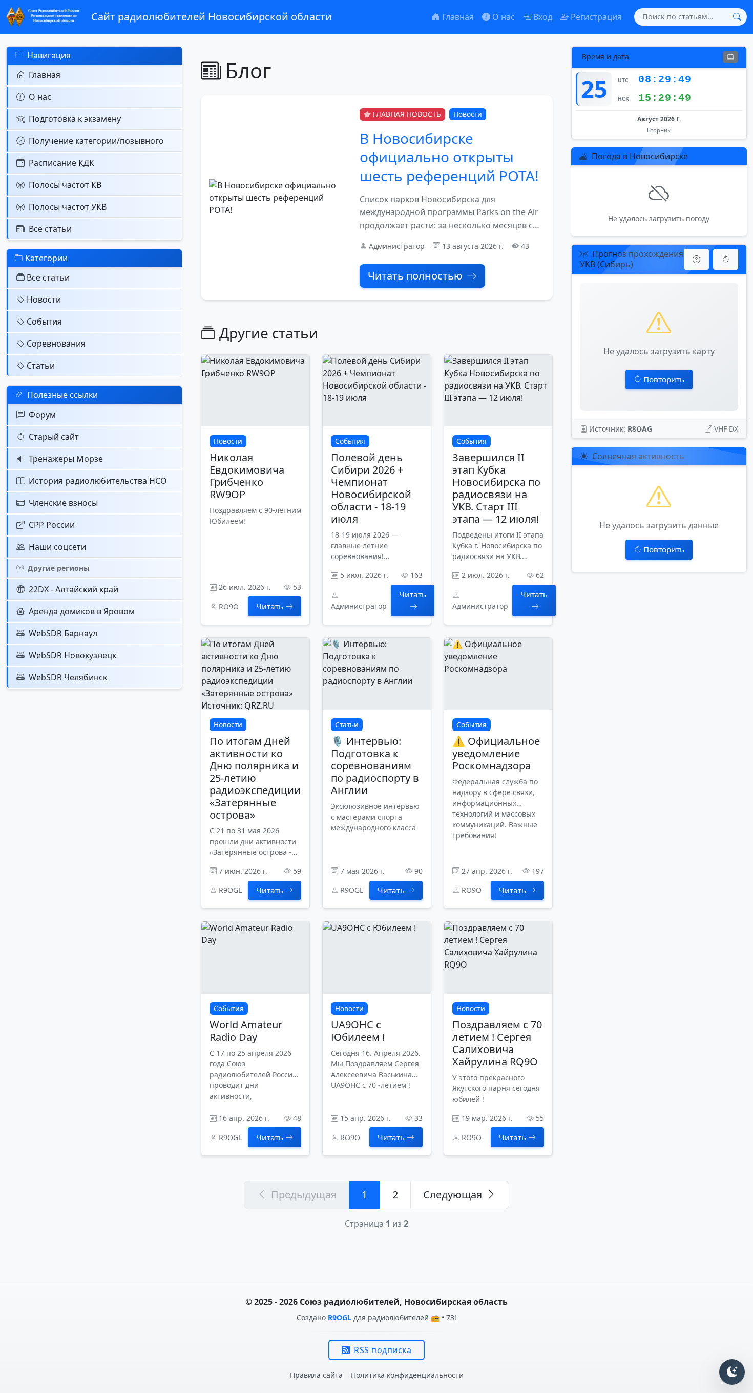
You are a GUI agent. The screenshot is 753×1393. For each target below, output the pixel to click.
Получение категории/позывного (96, 140)
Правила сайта (316, 1375)
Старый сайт (54, 436)
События (44, 321)
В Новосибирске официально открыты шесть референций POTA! (449, 156)
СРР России (52, 524)
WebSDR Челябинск (68, 677)
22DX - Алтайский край (73, 589)
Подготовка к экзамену (75, 118)
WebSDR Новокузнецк (72, 655)
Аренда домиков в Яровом (82, 611)
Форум (42, 414)
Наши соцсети (57, 546)
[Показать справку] (696, 259)
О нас (40, 96)
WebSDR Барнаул (63, 633)
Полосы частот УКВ (68, 206)
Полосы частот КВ (65, 184)
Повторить (663, 379)
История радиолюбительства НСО (98, 480)
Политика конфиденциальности (407, 1375)
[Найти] (737, 17)
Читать (269, 606)
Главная (44, 74)
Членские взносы (63, 502)
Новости (44, 299)
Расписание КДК (61, 162)
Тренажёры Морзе (66, 458)
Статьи (41, 365)
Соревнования (56, 343)
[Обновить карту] (725, 259)
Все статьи (50, 228)
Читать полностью (415, 276)
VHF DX (726, 429)
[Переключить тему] (732, 1372)
